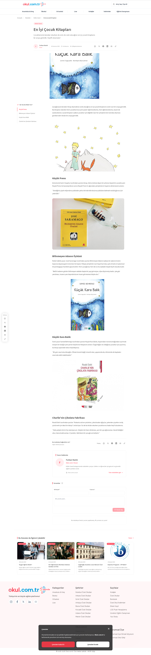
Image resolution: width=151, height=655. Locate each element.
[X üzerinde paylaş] (5, 322)
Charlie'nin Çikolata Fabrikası (27, 121)
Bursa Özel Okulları (83, 606)
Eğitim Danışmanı (123, 11)
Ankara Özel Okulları (83, 596)
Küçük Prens (23, 109)
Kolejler (91, 11)
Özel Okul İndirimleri (117, 603)
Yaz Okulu (114, 617)
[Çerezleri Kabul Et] (108, 628)
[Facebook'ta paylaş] (5, 326)
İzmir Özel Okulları (82, 599)
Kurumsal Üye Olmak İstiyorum (122, 634)
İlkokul (43, 11)
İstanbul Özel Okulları (84, 592)
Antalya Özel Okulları (83, 603)
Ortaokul (59, 11)
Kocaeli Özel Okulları (83, 610)
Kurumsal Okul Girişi (117, 638)
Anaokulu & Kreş (28, 11)
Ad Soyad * (57, 489)
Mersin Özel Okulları (83, 617)
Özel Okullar (114, 596)
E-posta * (92, 489)
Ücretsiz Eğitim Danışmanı (120, 613)
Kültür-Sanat (38, 23)
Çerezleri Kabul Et (58, 644)
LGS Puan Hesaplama (118, 610)
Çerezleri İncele (92, 644)
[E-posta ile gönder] (5, 335)
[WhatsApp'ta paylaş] (95, 46)
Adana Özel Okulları (83, 613)
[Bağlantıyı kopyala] (5, 339)
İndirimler (107, 11)
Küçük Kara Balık (24, 117)
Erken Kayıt (114, 606)
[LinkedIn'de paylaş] (5, 331)
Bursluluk (113, 599)
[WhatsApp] (5, 318)
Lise (75, 11)
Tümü (130, 538)
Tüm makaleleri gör (115, 472)
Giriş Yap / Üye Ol (121, 4)
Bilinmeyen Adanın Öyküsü (27, 113)
